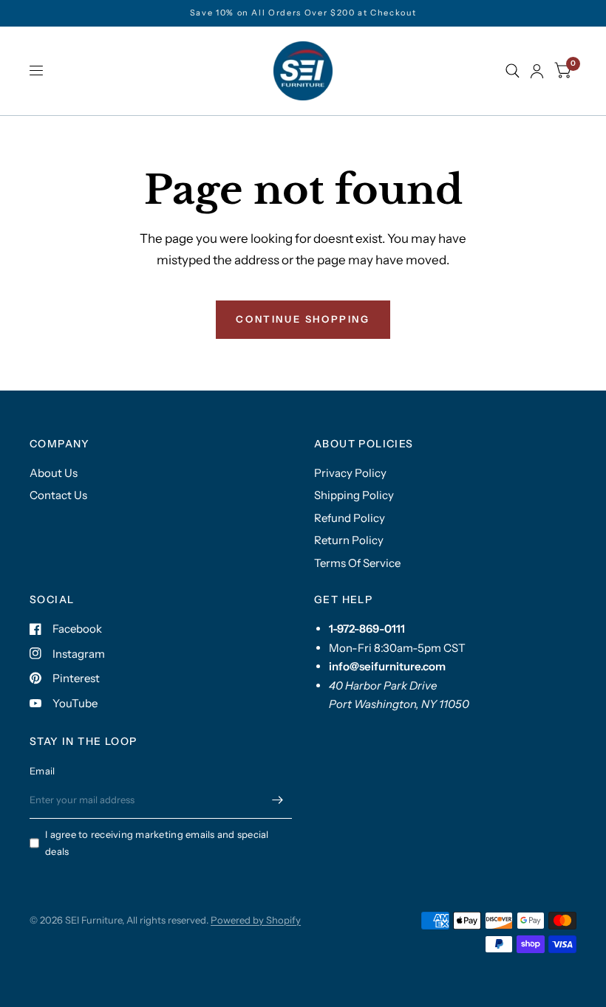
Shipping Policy (354, 495)
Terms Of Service (357, 563)
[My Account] (537, 71)
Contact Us (58, 495)
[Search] (512, 71)
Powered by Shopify (256, 920)
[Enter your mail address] (277, 799)
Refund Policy (349, 518)
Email (42, 771)
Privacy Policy (350, 473)
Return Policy (349, 540)
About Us (54, 473)
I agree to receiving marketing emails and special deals (157, 842)
